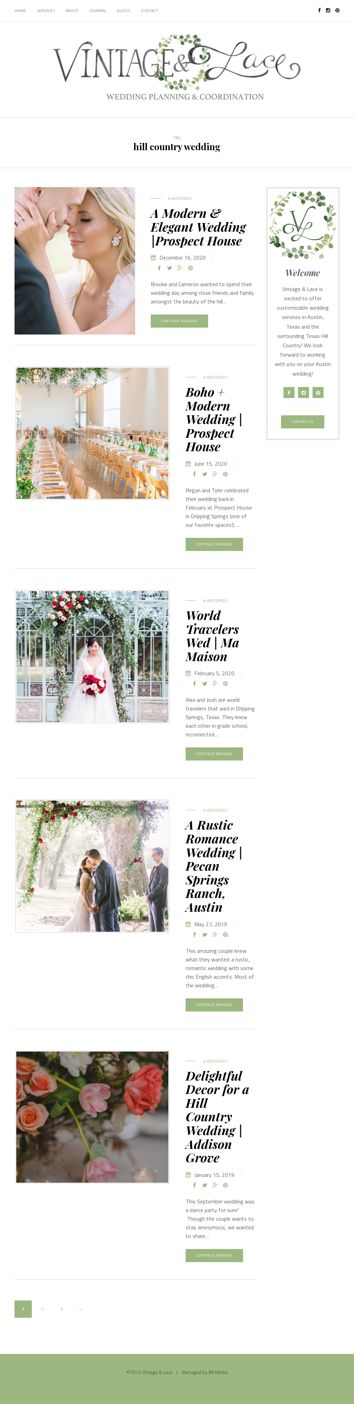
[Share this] (159, 268)
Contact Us (303, 421)
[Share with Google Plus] (180, 268)
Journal (97, 10)
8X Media (218, 1372)
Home (20, 10)
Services (46, 10)
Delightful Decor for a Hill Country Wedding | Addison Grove (217, 1116)
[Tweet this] (170, 268)
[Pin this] (190, 268)
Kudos (123, 10)
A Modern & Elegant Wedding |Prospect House (198, 226)
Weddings (182, 198)
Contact (149, 10)
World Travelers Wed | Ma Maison (212, 635)
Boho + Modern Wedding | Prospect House (214, 418)
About (72, 10)
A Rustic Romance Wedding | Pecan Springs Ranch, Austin (214, 865)
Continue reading (179, 320)
